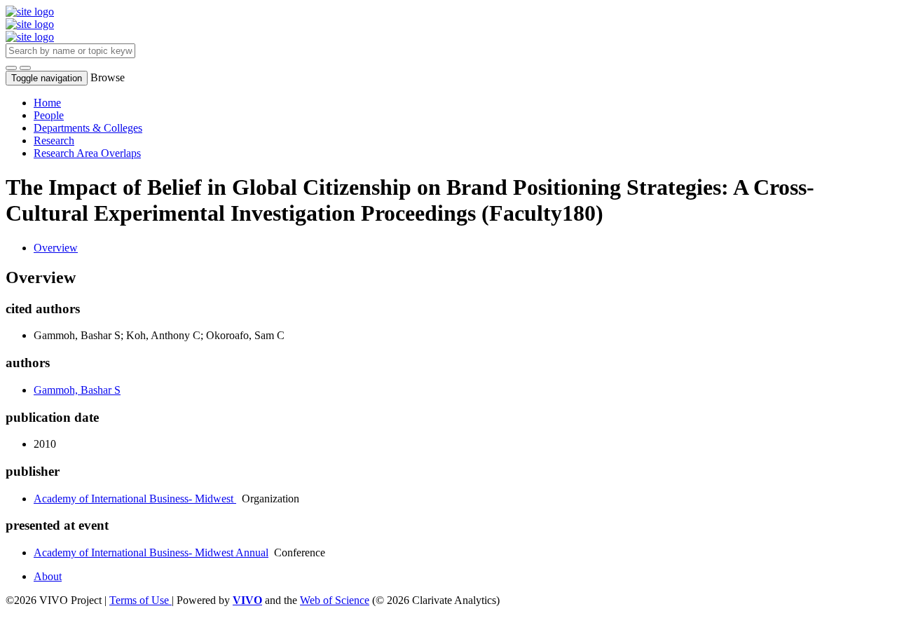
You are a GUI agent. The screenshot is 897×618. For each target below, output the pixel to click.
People (49, 115)
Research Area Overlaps (87, 153)
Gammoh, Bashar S (77, 390)
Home (47, 103)
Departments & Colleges (88, 128)
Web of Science (334, 600)
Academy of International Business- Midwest (135, 498)
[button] (11, 68)
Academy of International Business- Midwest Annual (151, 552)
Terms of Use (140, 600)
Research (54, 140)
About (48, 576)
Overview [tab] (56, 248)
